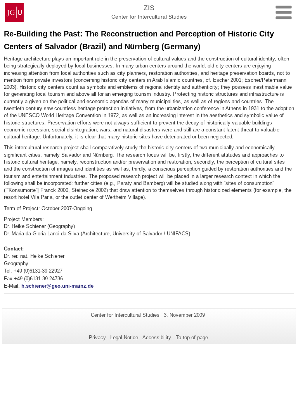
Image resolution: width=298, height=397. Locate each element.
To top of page (192, 337)
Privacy (97, 337)
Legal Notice (124, 337)
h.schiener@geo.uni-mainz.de (57, 286)
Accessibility (156, 337)
